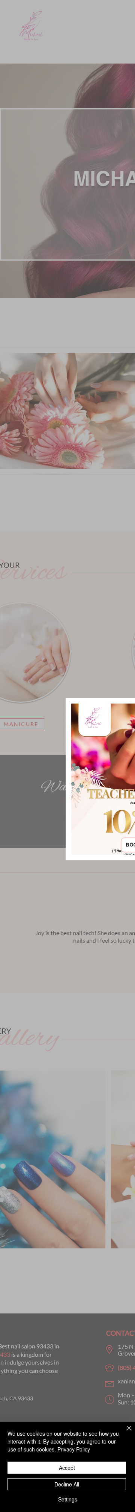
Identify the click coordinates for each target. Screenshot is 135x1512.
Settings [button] (67, 1499)
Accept (67, 1467)
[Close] (125, 1433)
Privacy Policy (73, 1449)
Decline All (66, 1484)
